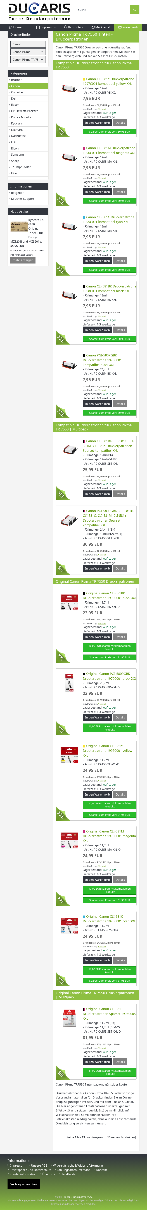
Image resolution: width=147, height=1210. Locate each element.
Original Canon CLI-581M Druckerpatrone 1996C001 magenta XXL (109, 836)
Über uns (48, 1174)
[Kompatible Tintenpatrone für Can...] (69, 157)
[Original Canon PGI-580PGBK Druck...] (69, 683)
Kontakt (101, 1170)
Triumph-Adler (21, 167)
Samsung (17, 155)
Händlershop (69, 1174)
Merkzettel (102, 27)
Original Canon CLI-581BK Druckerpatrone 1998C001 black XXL (109, 595)
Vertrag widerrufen (23, 1184)
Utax (14, 173)
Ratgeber (17, 193)
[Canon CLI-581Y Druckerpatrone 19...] (69, 88)
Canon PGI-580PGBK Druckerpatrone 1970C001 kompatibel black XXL (102, 360)
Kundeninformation (23, 1174)
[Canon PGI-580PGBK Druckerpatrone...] (69, 364)
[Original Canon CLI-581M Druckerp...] (69, 840)
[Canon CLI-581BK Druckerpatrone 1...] (69, 295)
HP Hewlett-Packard (24, 111)
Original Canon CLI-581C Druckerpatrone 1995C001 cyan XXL (109, 918)
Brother (16, 80)
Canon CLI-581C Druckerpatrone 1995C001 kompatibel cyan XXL (108, 219)
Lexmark (17, 130)
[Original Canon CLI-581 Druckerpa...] (69, 1018)
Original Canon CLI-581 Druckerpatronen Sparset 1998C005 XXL (109, 1014)
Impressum (48, 27)
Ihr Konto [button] (74, 27)
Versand (30, 254)
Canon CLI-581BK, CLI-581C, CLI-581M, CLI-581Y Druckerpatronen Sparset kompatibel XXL (108, 446)
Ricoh (15, 148)
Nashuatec (18, 136)
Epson (15, 105)
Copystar (17, 92)
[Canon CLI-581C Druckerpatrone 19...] (69, 226)
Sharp (15, 161)
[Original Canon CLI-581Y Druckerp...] (69, 755)
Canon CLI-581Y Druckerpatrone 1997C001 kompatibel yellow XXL (108, 81)
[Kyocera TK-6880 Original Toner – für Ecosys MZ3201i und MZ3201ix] (19, 226)
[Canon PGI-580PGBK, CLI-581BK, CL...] (69, 520)
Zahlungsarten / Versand (74, 1170)
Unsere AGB (39, 1165)
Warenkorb (130, 27)
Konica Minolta (21, 117)
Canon (15, 86)
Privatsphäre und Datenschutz (30, 1170)
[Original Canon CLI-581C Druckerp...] (69, 925)
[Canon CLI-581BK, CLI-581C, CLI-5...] (69, 450)
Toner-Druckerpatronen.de (78, 1196)
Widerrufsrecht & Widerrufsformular (78, 1165)
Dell (13, 99)
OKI (13, 142)
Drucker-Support (22, 199)
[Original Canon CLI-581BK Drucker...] (69, 602)
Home (17, 27)
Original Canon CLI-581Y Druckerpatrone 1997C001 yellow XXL (107, 751)
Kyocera (16, 123)
